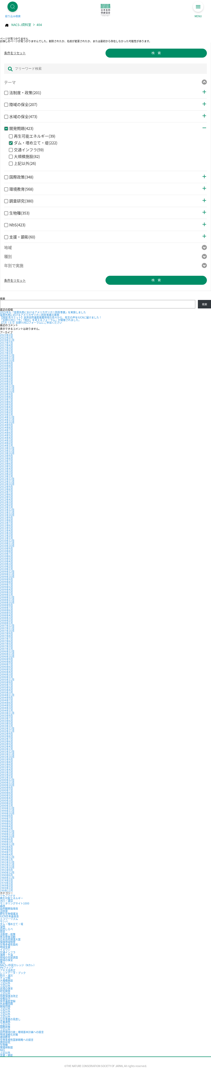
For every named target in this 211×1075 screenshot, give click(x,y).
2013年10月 (7, 453)
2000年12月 (7, 780)
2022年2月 (6, 337)
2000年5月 (6, 795)
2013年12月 (7, 448)
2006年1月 (6, 677)
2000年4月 (6, 798)
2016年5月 (6, 373)
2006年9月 (6, 659)
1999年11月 (7, 811)
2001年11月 (7, 754)
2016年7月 (6, 368)
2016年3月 (6, 378)
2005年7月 (6, 685)
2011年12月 (7, 510)
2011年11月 (7, 512)
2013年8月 (6, 458)
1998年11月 (7, 834)
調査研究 (5, 1042)
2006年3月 (6, 674)
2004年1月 (6, 710)
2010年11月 (7, 543)
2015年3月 (6, 409)
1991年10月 (7, 867)
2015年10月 (7, 391)
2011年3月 (6, 533)
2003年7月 (6, 718)
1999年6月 (6, 821)
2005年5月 (6, 687)
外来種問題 (6, 1004)
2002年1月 (6, 749)
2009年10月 (7, 577)
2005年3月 (6, 692)
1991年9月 (6, 870)
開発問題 (5, 1006)
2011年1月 (6, 538)
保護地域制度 (7, 942)
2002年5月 (6, 744)
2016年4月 (6, 376)
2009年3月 (6, 592)
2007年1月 (6, 649)
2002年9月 (6, 733)
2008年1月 (6, 623)
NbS (2, 1050)
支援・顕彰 (6, 1055)
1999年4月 (6, 826)
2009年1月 (6, 595)
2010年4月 (6, 561)
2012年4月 (6, 499)
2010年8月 (6, 551)
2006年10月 (7, 656)
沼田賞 (4, 911)
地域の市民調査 (9, 957)
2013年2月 (6, 474)
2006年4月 (6, 672)
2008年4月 (6, 615)
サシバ (4, 921)
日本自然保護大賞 (10, 939)
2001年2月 (6, 775)
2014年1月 (6, 445)
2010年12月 (7, 541)
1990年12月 (7, 872)
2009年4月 (6, 589)
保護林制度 (6, 1047)
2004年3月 (6, 708)
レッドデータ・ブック (13, 973)
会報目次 (5, 998)
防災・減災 (6, 975)
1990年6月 (6, 875)
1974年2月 (6, 880)
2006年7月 (6, 664)
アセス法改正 (7, 970)
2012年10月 (7, 484)
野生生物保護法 (9, 914)
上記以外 (5, 983)
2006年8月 (6, 661)
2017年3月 (6, 348)
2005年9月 (6, 682)
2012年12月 (7, 479)
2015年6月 (6, 402)
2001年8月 (6, 762)
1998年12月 (7, 831)
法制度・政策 (7, 934)
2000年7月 (6, 790)
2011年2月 (6, 535)
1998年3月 (6, 841)
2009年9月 (6, 579)
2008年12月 (7, 597)
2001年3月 (6, 772)
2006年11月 (7, 654)
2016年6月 (6, 371)
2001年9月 (6, 759)
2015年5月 (6, 404)
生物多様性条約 (9, 944)
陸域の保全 (6, 960)
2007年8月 (6, 636)
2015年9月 (6, 394)
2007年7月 (6, 638)
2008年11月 (7, 600)
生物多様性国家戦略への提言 (16, 1040)
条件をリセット (15, 53)
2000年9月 (6, 787)
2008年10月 (7, 602)
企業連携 (5, 1022)
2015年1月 (6, 414)
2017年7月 (6, 342)
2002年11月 (7, 731)
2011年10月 (7, 515)
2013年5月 (6, 466)
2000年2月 (6, 803)
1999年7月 (6, 818)
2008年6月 (6, 610)
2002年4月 (6, 746)
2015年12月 (7, 386)
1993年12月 (7, 857)
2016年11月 (7, 358)
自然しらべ (6, 929)
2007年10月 (7, 631)
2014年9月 (6, 425)
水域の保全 (6, 988)
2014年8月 (6, 427)
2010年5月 (6, 559)
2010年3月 (6, 564)
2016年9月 (6, 363)
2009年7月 (6, 584)
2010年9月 (6, 548)
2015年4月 (6, 407)
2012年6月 (6, 494)
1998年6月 (6, 839)
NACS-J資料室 (21, 24)
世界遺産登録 (7, 1001)
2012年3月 (6, 502)
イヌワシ (5, 950)
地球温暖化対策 (9, 1034)
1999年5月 (6, 823)
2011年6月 (6, 525)
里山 (2, 962)
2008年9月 (6, 605)
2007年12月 (7, 625)
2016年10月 (7, 360)
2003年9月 (6, 715)
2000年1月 (6, 805)
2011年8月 (6, 520)
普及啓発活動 (7, 937)
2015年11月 (7, 389)
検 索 (156, 53)
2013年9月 (6, 456)
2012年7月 (6, 492)
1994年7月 (6, 852)
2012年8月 (6, 489)
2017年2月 (6, 350)
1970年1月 (6, 883)
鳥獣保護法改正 (9, 996)
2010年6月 (6, 556)
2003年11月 (7, 713)
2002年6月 (6, 741)
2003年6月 (6, 721)
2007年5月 (6, 643)
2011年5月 (6, 528)
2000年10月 (7, 785)
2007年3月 (6, 646)
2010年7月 (6, 553)
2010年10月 (7, 546)
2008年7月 (6, 607)
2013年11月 (7, 450)
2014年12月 (7, 417)
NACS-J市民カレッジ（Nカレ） (18, 965)
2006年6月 (6, 667)
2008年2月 (6, 620)
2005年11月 (7, 679)
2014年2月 (6, 443)
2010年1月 (6, 569)
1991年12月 (7, 862)
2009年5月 (6, 587)
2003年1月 (6, 726)
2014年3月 (6, 440)
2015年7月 (6, 399)
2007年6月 (6, 641)
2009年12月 (7, 571)
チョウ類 (5, 978)
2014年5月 (6, 435)
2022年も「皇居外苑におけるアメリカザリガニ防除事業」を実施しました (43, 312)
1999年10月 (7, 813)
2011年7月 (6, 523)
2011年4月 (6, 530)
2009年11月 (7, 574)
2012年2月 (6, 505)
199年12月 (6, 890)
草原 (2, 932)
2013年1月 (6, 476)
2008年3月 (6, 618)
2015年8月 (6, 396)
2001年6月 (6, 764)
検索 (2, 298)
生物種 (4, 1045)
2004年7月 (6, 700)
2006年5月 (6, 669)
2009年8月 (6, 582)
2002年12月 (7, 728)
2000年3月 (6, 800)
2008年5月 (6, 613)
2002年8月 (6, 736)
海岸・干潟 (6, 955)
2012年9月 (6, 486)
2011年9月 (6, 517)
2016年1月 (6, 384)
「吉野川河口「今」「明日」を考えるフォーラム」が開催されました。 (40, 320)
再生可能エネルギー (11, 898)
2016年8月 (6, 366)
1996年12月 (7, 844)
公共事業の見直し (10, 1019)
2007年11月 (7, 628)
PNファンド (7, 968)
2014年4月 (6, 438)
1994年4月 (6, 854)
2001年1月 (6, 777)
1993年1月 (6, 859)
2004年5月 (6, 705)
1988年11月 (7, 877)
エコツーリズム (9, 919)
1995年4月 (6, 847)
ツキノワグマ (7, 896)
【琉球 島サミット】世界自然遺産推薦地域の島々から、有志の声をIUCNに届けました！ (51, 317)
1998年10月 (7, 836)
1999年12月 (7, 808)
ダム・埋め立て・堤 (11, 924)
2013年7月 (6, 461)
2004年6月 (6, 703)
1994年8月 (6, 849)
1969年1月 (6, 888)
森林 (2, 906)
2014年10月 (7, 422)
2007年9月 (6, 633)
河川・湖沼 (6, 901)
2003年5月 (6, 723)
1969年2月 (6, 885)
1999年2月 (6, 829)
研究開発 (5, 991)
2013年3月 (6, 471)
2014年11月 (7, 420)
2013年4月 (6, 468)
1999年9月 (6, 816)
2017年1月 (6, 353)
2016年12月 (7, 355)
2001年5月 (6, 767)
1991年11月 (7, 865)
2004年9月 (6, 697)
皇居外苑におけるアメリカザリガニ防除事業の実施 (29, 315)
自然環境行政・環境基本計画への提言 (22, 1032)
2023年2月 (6, 335)
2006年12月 (7, 651)
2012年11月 (7, 481)
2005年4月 (6, 690)
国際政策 (5, 1027)
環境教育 (5, 1037)
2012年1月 (6, 507)
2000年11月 (7, 782)
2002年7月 (6, 739)
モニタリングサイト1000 (14, 903)
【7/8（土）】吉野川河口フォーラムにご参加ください (31, 322)
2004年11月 (7, 695)
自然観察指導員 (9, 908)
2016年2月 (6, 381)
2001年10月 (7, 757)
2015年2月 (6, 412)
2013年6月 (6, 463)
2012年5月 (6, 497)
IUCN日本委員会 (9, 916)
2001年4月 (6, 769)
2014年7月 (6, 430)
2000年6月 (6, 793)
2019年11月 (7, 340)
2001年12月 (7, 751)
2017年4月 (6, 345)
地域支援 (5, 947)
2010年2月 (6, 566)
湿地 (2, 926)
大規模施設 (6, 980)
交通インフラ (7, 952)
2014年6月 (6, 432)
